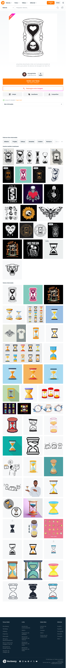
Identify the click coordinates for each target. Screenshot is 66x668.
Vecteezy (5, 629)
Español (58, 629)
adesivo (6, 141)
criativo (40, 141)
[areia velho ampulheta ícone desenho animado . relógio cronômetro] (12, 570)
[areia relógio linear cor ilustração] (33, 570)
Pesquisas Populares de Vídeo (25, 649)
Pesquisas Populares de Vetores (25, 638)
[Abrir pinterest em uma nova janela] (28, 661)
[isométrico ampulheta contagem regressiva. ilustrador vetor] (53, 466)
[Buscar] (58, 8)
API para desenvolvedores (7, 639)
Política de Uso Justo (55, 663)
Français (58, 636)
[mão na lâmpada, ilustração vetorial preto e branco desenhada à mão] (53, 194)
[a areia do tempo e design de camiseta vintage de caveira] (14, 333)
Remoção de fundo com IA (6, 647)
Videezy (5, 631)
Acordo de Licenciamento (25, 627)
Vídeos (24, 3)
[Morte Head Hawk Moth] (50, 213)
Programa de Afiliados (25, 633)
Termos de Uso (45, 662)
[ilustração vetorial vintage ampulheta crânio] (39, 175)
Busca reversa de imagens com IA (8, 643)
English (58, 626)
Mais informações (8, 104)
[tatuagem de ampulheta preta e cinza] (55, 230)
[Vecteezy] (2, 2)
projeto (15, 141)
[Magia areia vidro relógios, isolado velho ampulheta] (9, 408)
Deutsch (58, 634)
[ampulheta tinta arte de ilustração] (55, 175)
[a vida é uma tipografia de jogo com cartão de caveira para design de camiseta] (12, 194)
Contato (41, 630)
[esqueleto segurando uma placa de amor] (33, 194)
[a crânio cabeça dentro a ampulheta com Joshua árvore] (12, 249)
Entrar (57, 2)
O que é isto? (19, 100)
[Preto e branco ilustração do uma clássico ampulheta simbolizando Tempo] (33, 446)
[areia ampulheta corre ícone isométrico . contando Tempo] (33, 528)
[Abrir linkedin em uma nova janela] (25, 661)
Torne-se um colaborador (43, 636)
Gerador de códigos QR (6, 651)
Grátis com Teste (33, 81)
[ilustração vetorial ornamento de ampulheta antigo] (8, 156)
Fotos (16, 3)
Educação (5, 636)
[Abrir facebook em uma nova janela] (20, 661)
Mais (57, 638)
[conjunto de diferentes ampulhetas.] (32, 156)
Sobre (41, 633)
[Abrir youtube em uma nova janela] (36, 661)
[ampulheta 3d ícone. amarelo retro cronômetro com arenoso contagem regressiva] (53, 570)
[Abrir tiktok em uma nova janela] (31, 661)
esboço (23, 141)
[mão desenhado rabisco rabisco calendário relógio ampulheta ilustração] (12, 487)
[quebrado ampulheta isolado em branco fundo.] (14, 314)
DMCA (23, 630)
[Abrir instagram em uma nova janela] (23, 661)
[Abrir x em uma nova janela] (34, 661)
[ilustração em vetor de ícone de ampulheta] (53, 249)
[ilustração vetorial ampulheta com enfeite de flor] (56, 156)
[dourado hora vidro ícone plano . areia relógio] (11, 393)
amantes (31, 141)
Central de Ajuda (42, 627)
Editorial (32, 3)
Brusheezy (6, 626)
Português (59, 631)
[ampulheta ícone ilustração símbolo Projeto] (12, 508)
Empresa (5, 634)
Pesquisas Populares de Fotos (25, 643)
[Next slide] (59, 142)
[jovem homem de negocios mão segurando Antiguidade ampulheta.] (33, 487)
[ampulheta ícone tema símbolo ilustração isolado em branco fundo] (12, 528)
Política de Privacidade (56, 662)
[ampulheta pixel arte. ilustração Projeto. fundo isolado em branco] (12, 425)
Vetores (8, 3)
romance (49, 141)
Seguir (40, 75)
